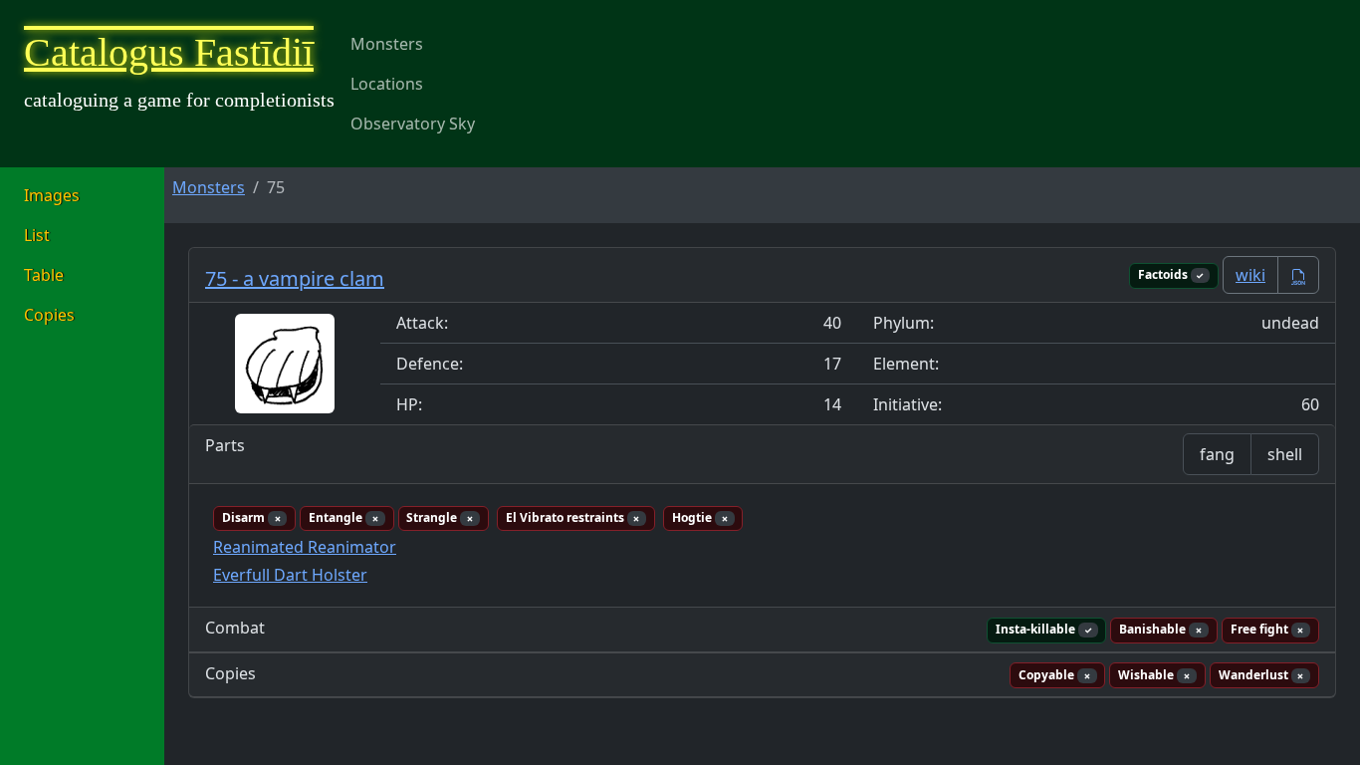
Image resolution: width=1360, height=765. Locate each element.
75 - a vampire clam (294, 278)
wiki (1250, 275)
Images (52, 195)
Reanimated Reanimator (304, 547)
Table (44, 275)
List (37, 235)
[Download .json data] (1298, 275)
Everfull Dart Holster (290, 575)
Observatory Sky (412, 123)
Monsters (386, 44)
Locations (386, 84)
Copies (49, 315)
